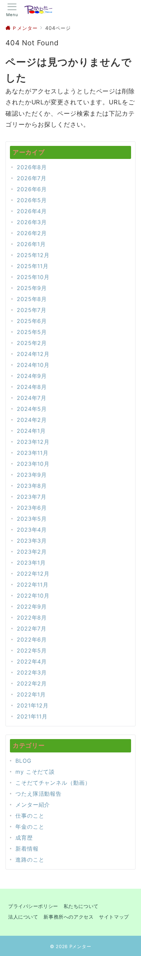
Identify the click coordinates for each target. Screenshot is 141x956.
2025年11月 (33, 266)
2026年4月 (32, 211)
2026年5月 (32, 200)
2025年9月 (32, 288)
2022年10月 (33, 595)
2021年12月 (33, 705)
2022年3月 (32, 672)
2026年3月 (32, 222)
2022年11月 (33, 584)
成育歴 (24, 837)
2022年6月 (32, 639)
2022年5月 (32, 650)
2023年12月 (33, 441)
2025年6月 (32, 321)
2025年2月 (32, 342)
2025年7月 (32, 310)
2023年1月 (31, 562)
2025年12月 (33, 255)
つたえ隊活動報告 (38, 793)
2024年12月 (33, 353)
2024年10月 (33, 364)
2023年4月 (32, 529)
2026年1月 (31, 244)
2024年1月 (31, 430)
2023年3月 (32, 540)
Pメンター (80, 946)
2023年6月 (32, 507)
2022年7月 (32, 628)
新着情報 (27, 848)
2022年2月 (32, 683)
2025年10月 (33, 277)
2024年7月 (32, 397)
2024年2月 (32, 419)
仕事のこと (29, 815)
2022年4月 (32, 661)
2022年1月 (31, 694)
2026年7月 (32, 178)
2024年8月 (32, 386)
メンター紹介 (32, 804)
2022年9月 (32, 606)
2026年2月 (32, 233)
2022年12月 (33, 573)
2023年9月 (32, 474)
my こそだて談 (35, 771)
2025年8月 (32, 299)
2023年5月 (32, 518)
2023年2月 (32, 551)
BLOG (23, 760)
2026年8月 (32, 167)
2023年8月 (32, 485)
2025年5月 (32, 332)
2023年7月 (32, 496)
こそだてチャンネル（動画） (53, 782)
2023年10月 (33, 463)
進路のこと (29, 859)
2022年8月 (32, 617)
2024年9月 (32, 375)
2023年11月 (33, 452)
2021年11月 (32, 716)
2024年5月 (32, 408)
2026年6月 (32, 189)
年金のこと (29, 826)
